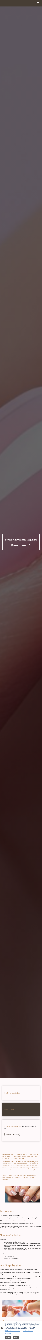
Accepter (8, 1337)
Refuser (16, 1337)
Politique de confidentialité (12, 1331)
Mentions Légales (28, 1331)
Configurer (8, 1333)
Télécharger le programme (12, 1134)
